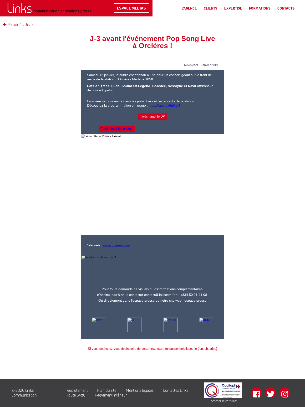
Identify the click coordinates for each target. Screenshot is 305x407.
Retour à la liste (19, 24)
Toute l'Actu (76, 395)
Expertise (233, 8)
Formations (259, 8)
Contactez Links (175, 390)
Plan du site (106, 390)
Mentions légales (139, 390)
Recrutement (77, 390)
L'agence (189, 8)
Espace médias (131, 8)
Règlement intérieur (111, 395)
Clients (210, 8)
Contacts (286, 8)
